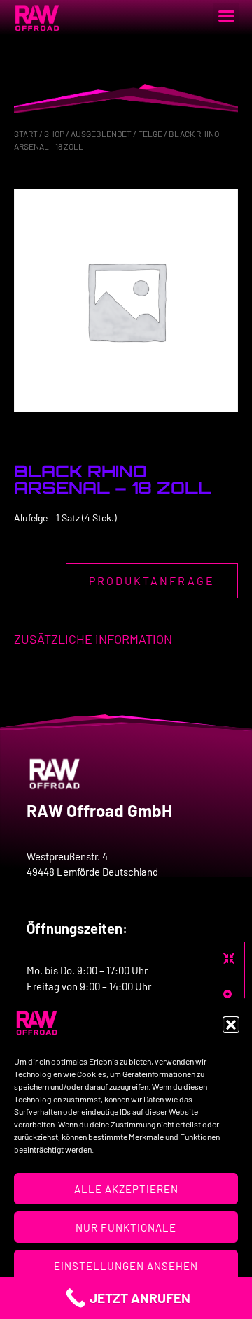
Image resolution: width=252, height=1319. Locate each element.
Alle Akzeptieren (126, 1189)
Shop (54, 133)
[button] (231, 1025)
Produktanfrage (152, 580)
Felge (150, 133)
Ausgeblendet (101, 133)
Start (26, 133)
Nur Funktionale (126, 1227)
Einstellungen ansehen (126, 1266)
